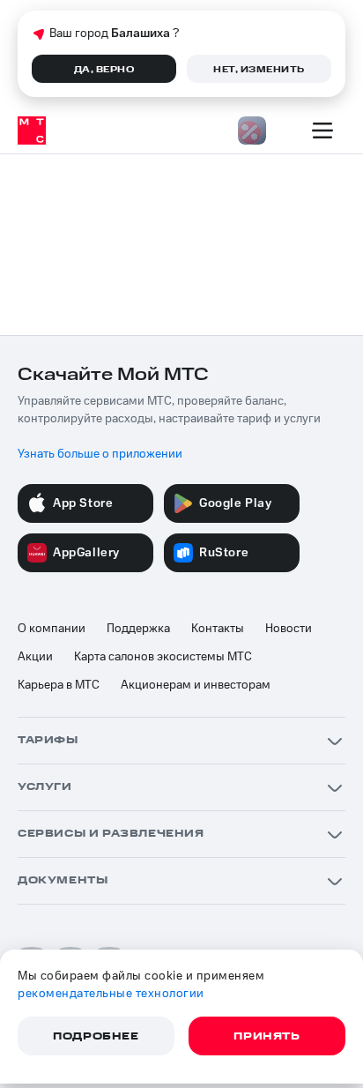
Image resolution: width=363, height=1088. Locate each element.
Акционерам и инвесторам (195, 685)
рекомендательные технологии (111, 993)
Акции (35, 657)
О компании (51, 628)
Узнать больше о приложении (100, 454)
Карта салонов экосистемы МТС (163, 657)
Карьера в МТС (59, 685)
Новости (288, 628)
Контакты (217, 628)
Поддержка (138, 628)
